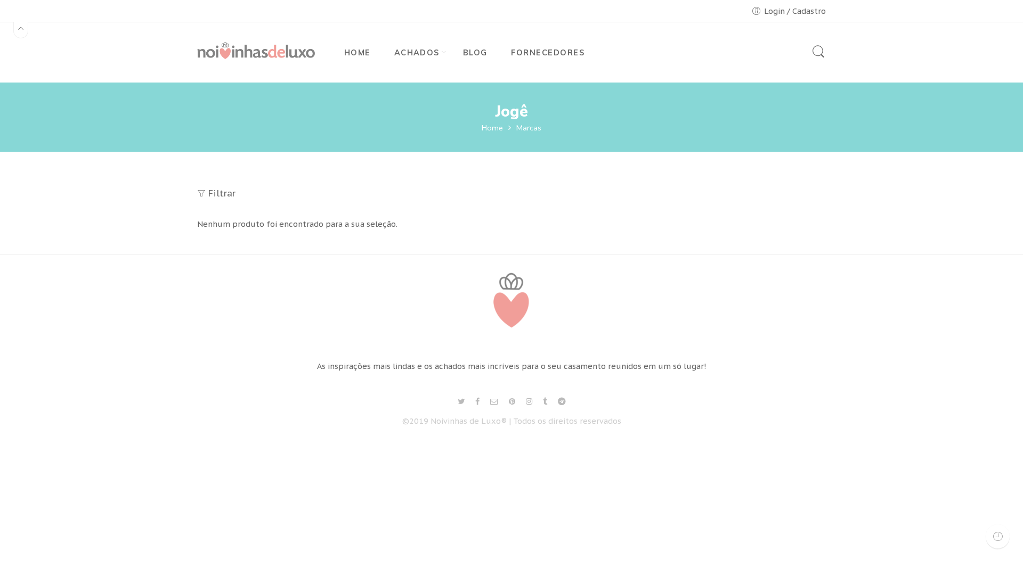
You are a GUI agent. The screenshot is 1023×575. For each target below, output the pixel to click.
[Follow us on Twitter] (461, 402)
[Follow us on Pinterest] (512, 402)
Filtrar (222, 193)
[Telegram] (562, 402)
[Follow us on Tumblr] (545, 402)
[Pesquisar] (818, 56)
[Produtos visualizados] (998, 536)
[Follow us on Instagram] (529, 402)
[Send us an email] (494, 402)
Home (492, 127)
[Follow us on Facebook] (477, 402)
